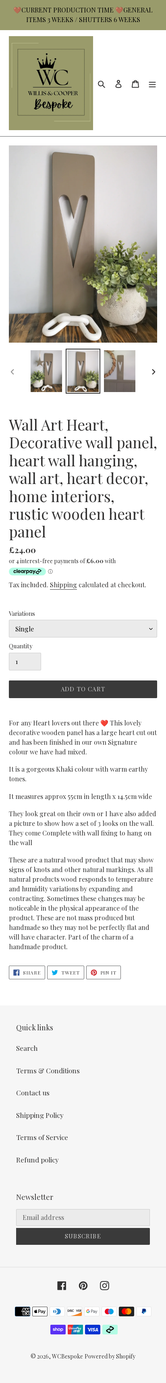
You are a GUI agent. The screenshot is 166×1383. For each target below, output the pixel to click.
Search (27, 1048)
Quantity (21, 646)
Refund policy (37, 1159)
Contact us (33, 1092)
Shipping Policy (40, 1115)
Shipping (63, 584)
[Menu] (152, 83)
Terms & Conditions (48, 1070)
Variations (22, 613)
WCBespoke (67, 1356)
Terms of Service (42, 1137)
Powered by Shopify (110, 1356)
